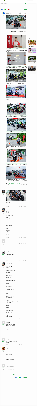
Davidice (3, 193)
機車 (2, 3)
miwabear (3, 350)
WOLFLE (3, 341)
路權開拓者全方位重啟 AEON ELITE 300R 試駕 (14, 183)
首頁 (1, 3)
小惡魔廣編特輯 (30, 38)
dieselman (3, 324)
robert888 (3, 254)
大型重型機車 (4, 3)
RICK (3, 15)
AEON (6, 3)
